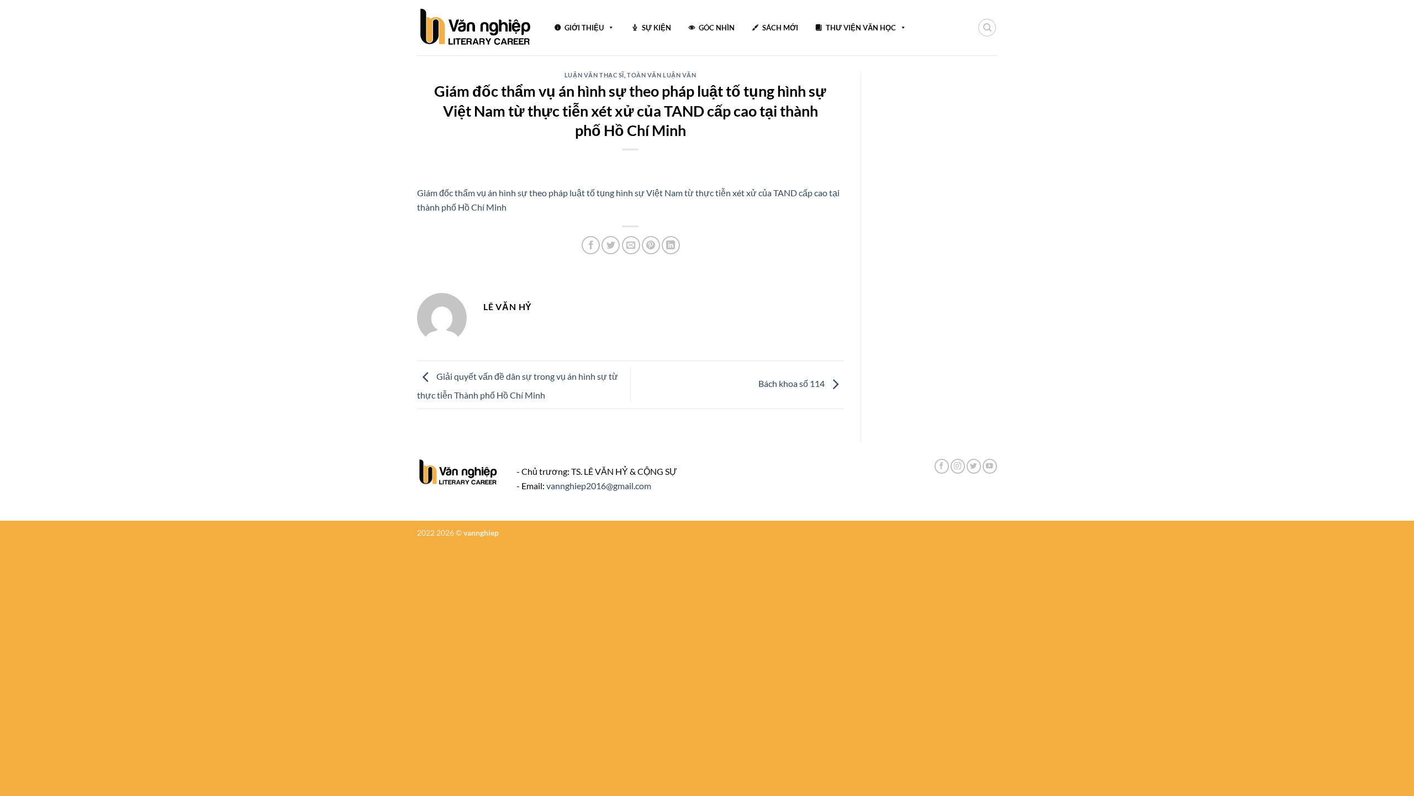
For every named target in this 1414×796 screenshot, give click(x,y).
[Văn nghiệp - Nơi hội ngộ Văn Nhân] (476, 28)
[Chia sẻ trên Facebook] (591, 245)
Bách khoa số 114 (792, 383)
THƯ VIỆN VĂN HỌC (861, 27)
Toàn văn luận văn (662, 74)
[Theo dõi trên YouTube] (990, 466)
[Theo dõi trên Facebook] (942, 466)
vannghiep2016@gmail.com (598, 485)
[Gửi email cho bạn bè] (631, 245)
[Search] (987, 27)
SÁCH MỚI (780, 27)
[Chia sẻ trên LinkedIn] (671, 245)
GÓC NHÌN (717, 27)
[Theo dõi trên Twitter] (974, 466)
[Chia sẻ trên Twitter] (611, 245)
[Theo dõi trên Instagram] (958, 466)
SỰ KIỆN (656, 27)
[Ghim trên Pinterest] (651, 245)
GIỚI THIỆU (584, 27)
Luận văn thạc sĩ (594, 74)
